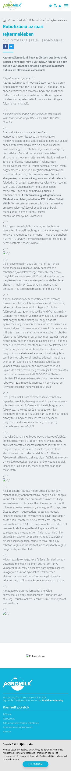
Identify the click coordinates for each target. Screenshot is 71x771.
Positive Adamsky (52, 700)
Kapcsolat (9, 718)
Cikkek (11, 20)
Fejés (35, 40)
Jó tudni (22, 20)
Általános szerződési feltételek (21, 722)
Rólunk (7, 714)
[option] (35, 656)
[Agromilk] (12, 5)
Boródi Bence (53, 40)
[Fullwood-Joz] (35, 656)
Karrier (7, 731)
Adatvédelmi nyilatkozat (18, 727)
